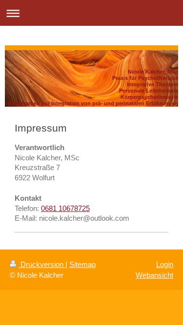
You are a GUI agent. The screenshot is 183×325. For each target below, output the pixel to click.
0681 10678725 (65, 208)
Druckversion (42, 264)
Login (164, 264)
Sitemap (82, 264)
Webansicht (154, 275)
